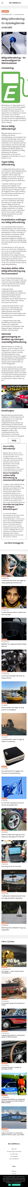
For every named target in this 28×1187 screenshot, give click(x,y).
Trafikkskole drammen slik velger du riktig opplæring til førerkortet (13, 582)
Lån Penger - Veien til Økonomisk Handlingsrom (12, 972)
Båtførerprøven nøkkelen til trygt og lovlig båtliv (13, 929)
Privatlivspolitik (16, 1184)
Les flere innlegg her (14, 543)
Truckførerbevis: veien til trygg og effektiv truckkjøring (12, 740)
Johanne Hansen (19, 14)
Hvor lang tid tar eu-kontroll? (11, 866)
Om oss (14, 1173)
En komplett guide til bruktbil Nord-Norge (13, 1004)
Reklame (14, 1171)
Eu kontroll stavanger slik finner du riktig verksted (12, 677)
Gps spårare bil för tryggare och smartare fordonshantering (12, 772)
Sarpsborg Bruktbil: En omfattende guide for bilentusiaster (13, 1036)
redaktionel (5, 11)
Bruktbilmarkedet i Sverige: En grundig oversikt (11, 1068)
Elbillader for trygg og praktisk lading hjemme (13, 645)
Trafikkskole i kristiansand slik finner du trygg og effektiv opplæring (13, 897)
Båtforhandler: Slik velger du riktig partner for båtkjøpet (12, 709)
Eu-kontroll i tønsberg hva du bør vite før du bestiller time (12, 804)
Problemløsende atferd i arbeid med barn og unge (13, 613)
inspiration (4, 576)
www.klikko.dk (15, 1159)
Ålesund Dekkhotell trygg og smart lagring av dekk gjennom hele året (13, 836)
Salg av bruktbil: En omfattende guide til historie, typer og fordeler (12, 1133)
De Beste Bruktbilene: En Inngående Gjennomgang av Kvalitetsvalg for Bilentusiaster (13, 1101)
